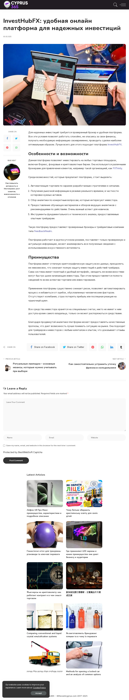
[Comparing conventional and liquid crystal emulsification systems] (45, 617)
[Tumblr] (121, 347)
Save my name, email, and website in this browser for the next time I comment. (41, 445)
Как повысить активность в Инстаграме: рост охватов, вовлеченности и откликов (12, 190)
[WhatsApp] (16, 147)
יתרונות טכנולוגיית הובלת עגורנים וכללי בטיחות (45, 671)
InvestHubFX (115, 144)
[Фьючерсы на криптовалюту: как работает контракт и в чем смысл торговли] (45, 575)
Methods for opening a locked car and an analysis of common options (83, 673)
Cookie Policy (39, 688)
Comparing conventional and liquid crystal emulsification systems (44, 635)
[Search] (114, 4)
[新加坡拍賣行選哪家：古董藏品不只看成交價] (84, 575)
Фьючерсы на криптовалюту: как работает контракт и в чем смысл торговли (44, 595)
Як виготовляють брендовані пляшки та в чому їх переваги (81, 635)
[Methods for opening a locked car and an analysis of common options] (84, 655)
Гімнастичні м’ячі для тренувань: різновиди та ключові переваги (44, 553)
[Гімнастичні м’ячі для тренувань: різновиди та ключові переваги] (45, 534)
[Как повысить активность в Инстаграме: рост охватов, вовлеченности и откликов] (12, 172)
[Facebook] (7, 138)
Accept (38, 693)
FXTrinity (117, 168)
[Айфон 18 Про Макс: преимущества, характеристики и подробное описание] (45, 493)
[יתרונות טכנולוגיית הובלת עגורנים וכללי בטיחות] (45, 655)
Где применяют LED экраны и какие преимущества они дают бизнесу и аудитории (82, 554)
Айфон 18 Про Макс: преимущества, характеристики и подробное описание (44, 513)
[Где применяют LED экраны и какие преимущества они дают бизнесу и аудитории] (84, 534)
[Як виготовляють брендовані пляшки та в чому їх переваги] (84, 617)
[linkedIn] (112, 347)
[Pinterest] (7, 147)
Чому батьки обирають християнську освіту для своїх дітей (82, 513)
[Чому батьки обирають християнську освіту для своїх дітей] (84, 493)
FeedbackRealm (43, 231)
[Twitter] (16, 138)
